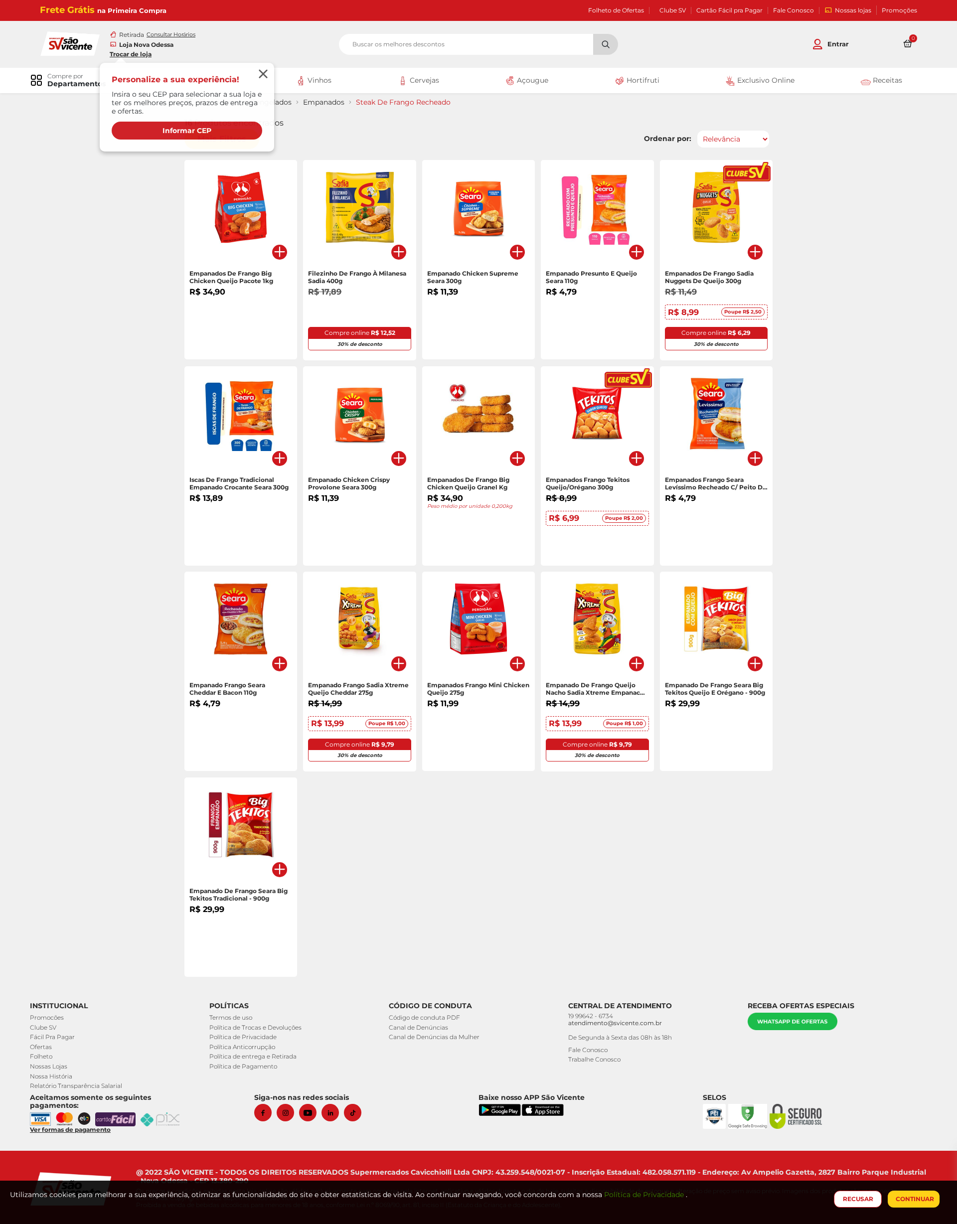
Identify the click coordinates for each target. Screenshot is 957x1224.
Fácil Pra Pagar (52, 1037)
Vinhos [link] (318, 80)
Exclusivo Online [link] (765, 80)
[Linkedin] (332, 1112)
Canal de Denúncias (418, 1027)
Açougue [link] (531, 80)
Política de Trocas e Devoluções (255, 1027)
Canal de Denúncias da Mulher (434, 1037)
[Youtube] (310, 1112)
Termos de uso (230, 1017)
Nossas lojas (853, 10)
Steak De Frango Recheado (403, 102)
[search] (478, 44)
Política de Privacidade (243, 1037)
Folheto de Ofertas (616, 10)
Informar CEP (186, 130)
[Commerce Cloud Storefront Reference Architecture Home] (70, 42)
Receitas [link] (886, 80)
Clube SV (672, 10)
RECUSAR (858, 1199)
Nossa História (51, 1076)
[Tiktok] (355, 1112)
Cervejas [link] (423, 80)
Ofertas (41, 1047)
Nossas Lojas (48, 1066)
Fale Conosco (793, 10)
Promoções (899, 10)
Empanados (323, 102)
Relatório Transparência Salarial (76, 1085)
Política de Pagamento (243, 1066)
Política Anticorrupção (242, 1047)
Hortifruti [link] (642, 80)
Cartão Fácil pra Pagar (729, 10)
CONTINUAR (915, 1199)
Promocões (47, 1017)
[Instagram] (288, 1112)
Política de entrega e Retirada (253, 1056)
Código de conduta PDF (424, 1017)
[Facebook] (265, 1112)
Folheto (41, 1056)
